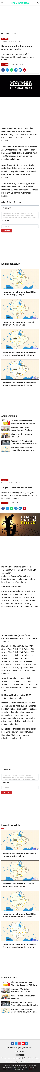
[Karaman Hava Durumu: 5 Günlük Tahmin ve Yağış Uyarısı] (20, 309)
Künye (12, 1047)
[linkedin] (20, 70)
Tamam (24, 1070)
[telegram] (16, 70)
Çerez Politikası (27, 1047)
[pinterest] (24, 70)
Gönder (7, 231)
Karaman (13, 33)
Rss (8, 1047)
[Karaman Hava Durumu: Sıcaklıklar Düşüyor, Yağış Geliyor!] (20, 279)
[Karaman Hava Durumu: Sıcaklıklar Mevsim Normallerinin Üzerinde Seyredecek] (20, 339)
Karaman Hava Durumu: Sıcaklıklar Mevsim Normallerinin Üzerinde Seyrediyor (19, 384)
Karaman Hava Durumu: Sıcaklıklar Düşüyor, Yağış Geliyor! (19, 293)
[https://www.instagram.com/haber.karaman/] (19, 1043)
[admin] (26, 1043)
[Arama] (38, 2)
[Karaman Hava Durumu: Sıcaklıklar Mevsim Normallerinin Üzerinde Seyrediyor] (20, 369)
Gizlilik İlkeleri (19, 1051)
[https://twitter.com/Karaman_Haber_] (16, 1043)
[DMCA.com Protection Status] (20, 1055)
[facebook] (3, 70)
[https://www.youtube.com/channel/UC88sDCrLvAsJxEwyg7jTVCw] (23, 1043)
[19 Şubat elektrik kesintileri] (20, 524)
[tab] (6, 208)
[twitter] (7, 70)
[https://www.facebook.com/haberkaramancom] (12, 1043)
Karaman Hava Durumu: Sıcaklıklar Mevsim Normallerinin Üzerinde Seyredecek (19, 353)
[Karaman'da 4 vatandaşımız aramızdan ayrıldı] (20, 86)
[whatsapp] (11, 70)
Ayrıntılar (17, 1070)
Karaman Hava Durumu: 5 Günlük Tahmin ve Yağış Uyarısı (18, 323)
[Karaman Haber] (20, 2)
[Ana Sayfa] (2, 33)
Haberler (7, 33)
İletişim (18, 1047)
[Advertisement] (20, 19)
